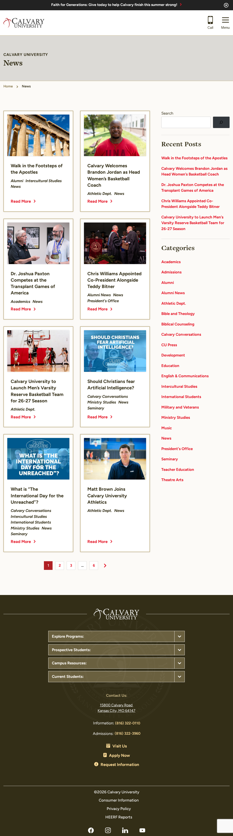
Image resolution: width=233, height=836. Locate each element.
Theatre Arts (172, 480)
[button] (225, 22)
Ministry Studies (175, 418)
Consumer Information (119, 800)
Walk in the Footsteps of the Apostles (194, 158)
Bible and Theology (178, 314)
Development (173, 355)
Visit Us (119, 746)
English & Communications (185, 376)
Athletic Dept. (173, 304)
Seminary (169, 459)
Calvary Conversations (181, 335)
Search (167, 113)
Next (105, 565)
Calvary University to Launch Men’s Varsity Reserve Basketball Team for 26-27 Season (192, 223)
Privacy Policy (119, 809)
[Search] (221, 122)
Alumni (167, 283)
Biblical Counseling (177, 324)
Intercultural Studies (179, 387)
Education (170, 366)
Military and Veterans (180, 407)
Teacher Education (177, 470)
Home (8, 86)
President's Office (177, 449)
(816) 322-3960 (127, 734)
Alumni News (173, 293)
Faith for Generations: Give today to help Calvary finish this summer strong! (114, 5)
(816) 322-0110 (127, 723)
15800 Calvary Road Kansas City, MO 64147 (116, 708)
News (166, 438)
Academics (171, 262)
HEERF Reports (118, 817)
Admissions (171, 272)
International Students (181, 397)
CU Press (169, 345)
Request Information (120, 765)
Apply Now (119, 756)
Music (166, 428)
